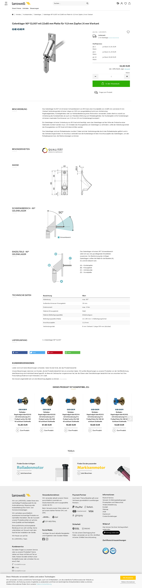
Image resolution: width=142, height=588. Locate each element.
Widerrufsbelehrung (109, 505)
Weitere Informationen (128, 582)
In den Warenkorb (112, 84)
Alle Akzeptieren (128, 578)
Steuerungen (34, 8)
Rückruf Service (108, 498)
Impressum (106, 514)
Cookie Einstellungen (110, 516)
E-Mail (16, 568)
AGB (104, 512)
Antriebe (25, 8)
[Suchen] (87, 3)
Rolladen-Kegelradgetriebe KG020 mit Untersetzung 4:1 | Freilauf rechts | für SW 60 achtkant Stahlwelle (46, 416)
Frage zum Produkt (105, 92)
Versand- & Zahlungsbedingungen (114, 500)
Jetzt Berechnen (86, 473)
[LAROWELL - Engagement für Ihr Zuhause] (22, 3)
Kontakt (105, 507)
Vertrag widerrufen (112, 533)
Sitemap (105, 509)
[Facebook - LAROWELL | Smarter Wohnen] (43, 540)
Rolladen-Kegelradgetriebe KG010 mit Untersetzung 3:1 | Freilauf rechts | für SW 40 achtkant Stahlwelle (22, 416)
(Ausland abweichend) (113, 38)
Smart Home (16, 8)
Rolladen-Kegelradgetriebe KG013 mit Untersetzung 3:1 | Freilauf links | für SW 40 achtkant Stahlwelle (95, 416)
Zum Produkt (24, 430)
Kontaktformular (20, 564)
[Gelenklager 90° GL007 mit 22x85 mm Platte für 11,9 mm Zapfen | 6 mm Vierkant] (51, 53)
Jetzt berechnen (26, 473)
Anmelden (63, 379)
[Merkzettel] (126, 3)
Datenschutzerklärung (43, 584)
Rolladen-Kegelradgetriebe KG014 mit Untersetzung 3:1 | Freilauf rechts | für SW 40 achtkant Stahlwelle (71, 416)
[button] (118, 3)
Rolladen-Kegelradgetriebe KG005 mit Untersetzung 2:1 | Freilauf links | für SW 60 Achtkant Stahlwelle (119, 416)
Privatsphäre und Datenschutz (113, 502)
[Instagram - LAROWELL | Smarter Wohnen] (47, 540)
